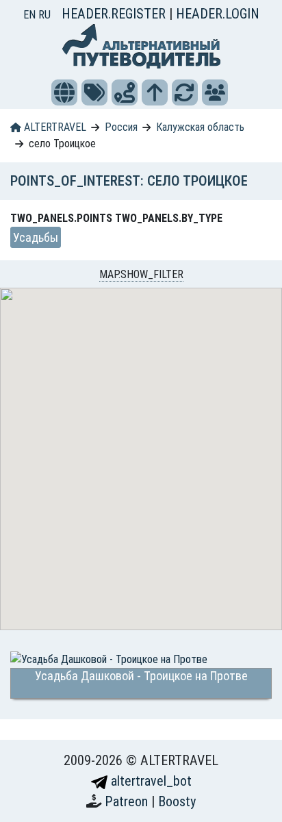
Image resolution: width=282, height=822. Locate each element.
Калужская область (200, 127)
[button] (64, 92)
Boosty (177, 801)
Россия (121, 127)
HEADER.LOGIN (217, 13)
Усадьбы (35, 237)
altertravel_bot (149, 781)
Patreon (128, 801)
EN (30, 14)
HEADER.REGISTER (115, 13)
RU (44, 14)
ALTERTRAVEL (53, 127)
